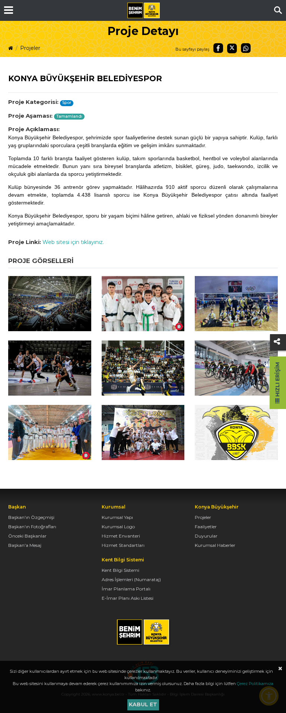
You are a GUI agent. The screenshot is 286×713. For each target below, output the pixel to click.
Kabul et (143, 704)
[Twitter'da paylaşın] (232, 48)
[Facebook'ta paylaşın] (218, 48)
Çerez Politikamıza (255, 683)
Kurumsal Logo (118, 526)
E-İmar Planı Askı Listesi (127, 598)
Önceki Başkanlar (27, 536)
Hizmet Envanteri (121, 536)
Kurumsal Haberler (215, 545)
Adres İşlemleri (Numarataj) (131, 579)
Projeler (30, 48)
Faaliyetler (206, 526)
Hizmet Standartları (123, 545)
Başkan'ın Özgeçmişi (31, 517)
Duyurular (206, 536)
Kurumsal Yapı (117, 517)
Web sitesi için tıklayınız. (73, 242)
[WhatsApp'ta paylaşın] (246, 48)
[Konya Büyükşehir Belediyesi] (143, 10)
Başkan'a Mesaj (24, 545)
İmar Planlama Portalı (126, 589)
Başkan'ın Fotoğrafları (32, 526)
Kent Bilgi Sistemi (120, 570)
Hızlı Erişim (277, 380)
